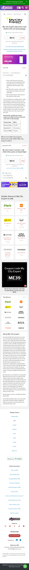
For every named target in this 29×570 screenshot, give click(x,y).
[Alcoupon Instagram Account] (5, 526)
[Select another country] (19, 8)
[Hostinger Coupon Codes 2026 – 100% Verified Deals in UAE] (8, 234)
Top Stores (7, 297)
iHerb (7, 211)
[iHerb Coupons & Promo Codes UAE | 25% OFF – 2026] (8, 205)
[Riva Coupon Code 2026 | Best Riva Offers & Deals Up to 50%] (21, 322)
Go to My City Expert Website (14, 46)
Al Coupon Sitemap (15, 483)
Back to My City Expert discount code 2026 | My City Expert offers (14, 50)
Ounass (7, 258)
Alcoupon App (14, 531)
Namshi (21, 240)
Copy (22, 38)
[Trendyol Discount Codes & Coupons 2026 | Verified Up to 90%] (21, 249)
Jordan (14, 446)
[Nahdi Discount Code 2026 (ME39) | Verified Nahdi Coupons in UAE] (8, 322)
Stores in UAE (14, 470)
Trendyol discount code (14, 500)
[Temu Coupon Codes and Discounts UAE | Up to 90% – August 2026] (21, 205)
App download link (14, 535)
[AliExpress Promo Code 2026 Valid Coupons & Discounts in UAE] (8, 328)
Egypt (14, 442)
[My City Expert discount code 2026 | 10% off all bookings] (14, 274)
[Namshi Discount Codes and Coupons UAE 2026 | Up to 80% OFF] (21, 234)
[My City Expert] (14, 20)
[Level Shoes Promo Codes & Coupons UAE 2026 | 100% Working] (21, 220)
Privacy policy (14, 491)
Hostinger (8, 242)
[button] (26, 2)
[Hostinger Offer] (14, 184)
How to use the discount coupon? (14, 496)
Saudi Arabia (14, 416)
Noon (7, 225)
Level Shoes (21, 227)
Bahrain (15, 429)
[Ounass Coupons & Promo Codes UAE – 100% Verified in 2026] (8, 249)
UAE (14, 420)
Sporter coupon (14, 513)
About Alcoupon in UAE (15, 487)
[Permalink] (3, 173)
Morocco (14, 450)
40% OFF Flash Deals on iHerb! (14, 1)
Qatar (14, 438)
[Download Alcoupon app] (14, 59)
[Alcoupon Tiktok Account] (19, 526)
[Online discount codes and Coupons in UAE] (4, 14)
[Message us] (25, 566)
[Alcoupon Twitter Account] (10, 526)
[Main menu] (26, 7)
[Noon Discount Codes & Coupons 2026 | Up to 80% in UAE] (8, 220)
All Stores (9, 14)
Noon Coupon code (14, 504)
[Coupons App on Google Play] (17, 540)
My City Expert (17, 14)
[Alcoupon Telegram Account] (23, 526)
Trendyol (21, 255)
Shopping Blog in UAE (14, 478)
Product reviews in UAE (14, 508)
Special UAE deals (14, 474)
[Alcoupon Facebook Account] (14, 526)
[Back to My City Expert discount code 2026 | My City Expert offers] (25, 14)
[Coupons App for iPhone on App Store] (20, 540)
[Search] (23, 7)
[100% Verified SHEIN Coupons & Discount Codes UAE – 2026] (21, 328)
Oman (14, 433)
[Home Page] (7, 7)
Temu (21, 212)
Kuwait (14, 425)
